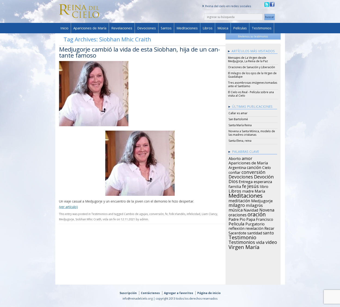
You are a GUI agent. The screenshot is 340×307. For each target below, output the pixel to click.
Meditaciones (187, 28)
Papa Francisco (259, 219)
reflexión (236, 228)
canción (254, 167)
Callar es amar (238, 113)
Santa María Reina (240, 125)
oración (256, 214)
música (236, 209)
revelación (254, 228)
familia (235, 186)
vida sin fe (109, 219)
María (260, 190)
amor (247, 158)
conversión (156, 214)
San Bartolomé (238, 119)
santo (268, 232)
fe (166, 214)
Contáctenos (150, 293)
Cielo (266, 167)
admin (144, 219)
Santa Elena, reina (240, 141)
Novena (266, 209)
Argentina (237, 167)
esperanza (263, 181)
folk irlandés (177, 214)
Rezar (269, 228)
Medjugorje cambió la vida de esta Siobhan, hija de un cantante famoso (139, 52)
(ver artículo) (68, 207)
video (271, 241)
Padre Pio (237, 219)
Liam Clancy (209, 214)
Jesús (253, 185)
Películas (240, 28)
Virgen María (244, 246)
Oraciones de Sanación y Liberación (251, 67)
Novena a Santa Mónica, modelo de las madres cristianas (252, 133)
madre (248, 190)
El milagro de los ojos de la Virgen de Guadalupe (252, 75)
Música (222, 28)
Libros (208, 28)
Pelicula (236, 223)
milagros (254, 204)
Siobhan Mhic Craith (88, 219)
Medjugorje (66, 219)
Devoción (264, 176)
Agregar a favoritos (178, 293)
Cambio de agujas (136, 214)
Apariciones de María (89, 28)
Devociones (146, 28)
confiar (235, 172)
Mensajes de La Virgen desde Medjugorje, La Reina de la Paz (248, 59)
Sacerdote (237, 232)
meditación (239, 200)
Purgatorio (255, 223)
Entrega (246, 181)
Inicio (64, 28)
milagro (237, 204)
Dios (233, 181)
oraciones (238, 214)
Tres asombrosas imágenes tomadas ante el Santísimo (252, 84)
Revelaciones (121, 28)
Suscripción (128, 293)
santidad (254, 232)
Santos (166, 28)
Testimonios (262, 28)
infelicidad (193, 214)
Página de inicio (209, 293)
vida (260, 241)
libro (264, 186)
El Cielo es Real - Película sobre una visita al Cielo (251, 94)
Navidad (251, 209)
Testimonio (242, 237)
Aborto (235, 158)
